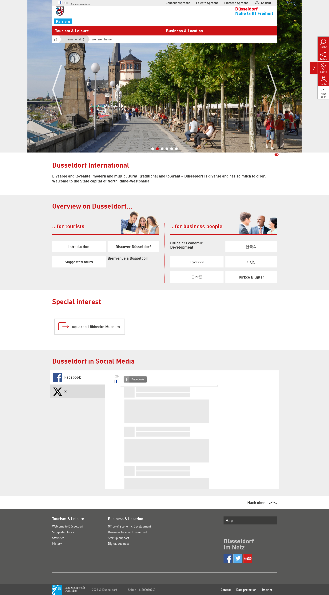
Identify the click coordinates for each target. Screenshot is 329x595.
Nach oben (256, 502)
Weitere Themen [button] (102, 39)
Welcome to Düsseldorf (67, 526)
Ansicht (266, 3)
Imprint (267, 590)
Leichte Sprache (207, 3)
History (57, 543)
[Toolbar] (314, 67)
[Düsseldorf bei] (228, 558)
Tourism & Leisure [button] (72, 30)
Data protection (246, 590)
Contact (226, 590)
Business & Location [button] (184, 30)
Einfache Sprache (236, 3)
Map (229, 520)
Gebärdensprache (178, 3)
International (72, 39)
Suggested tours (63, 532)
